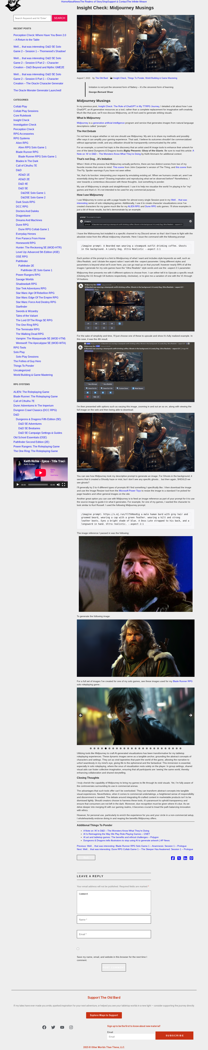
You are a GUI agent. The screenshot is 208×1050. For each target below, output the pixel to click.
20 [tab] (162, 748)
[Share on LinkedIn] (185, 858)
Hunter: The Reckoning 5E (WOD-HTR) (39, 247)
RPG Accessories (23, 133)
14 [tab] (139, 748)
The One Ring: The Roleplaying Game (35, 451)
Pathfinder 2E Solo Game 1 (36, 270)
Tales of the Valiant (27, 315)
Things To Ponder (136, 78)
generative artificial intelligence (109, 123)
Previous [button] (80, 715)
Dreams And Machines (29, 220)
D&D (19, 170)
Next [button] (190, 715)
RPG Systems (21, 138)
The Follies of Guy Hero (27, 361)
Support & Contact (117, 1)
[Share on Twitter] (179, 858)
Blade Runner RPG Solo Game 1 (37, 156)
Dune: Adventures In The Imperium (33, 405)
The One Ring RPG (27, 324)
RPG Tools (19, 347)
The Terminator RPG (28, 329)
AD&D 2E (24, 179)
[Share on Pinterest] (191, 858)
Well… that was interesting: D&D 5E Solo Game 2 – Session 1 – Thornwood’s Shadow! (39, 49)
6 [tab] (109, 748)
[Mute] (58, 484)
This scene (118, 167)
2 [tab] (94, 748)
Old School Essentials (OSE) (30, 437)
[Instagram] (71, 1027)
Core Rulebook (22, 115)
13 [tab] (135, 748)
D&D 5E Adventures (30, 423)
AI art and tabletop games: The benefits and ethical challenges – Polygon (121, 837)
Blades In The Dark (27, 161)
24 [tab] (177, 748)
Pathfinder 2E (26, 265)
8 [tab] (117, 748)
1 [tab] (91, 748)
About (71, 1)
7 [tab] (113, 748)
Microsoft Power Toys (130, 490)
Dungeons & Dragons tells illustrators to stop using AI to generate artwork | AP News (126, 840)
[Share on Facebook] (173, 858)
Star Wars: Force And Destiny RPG (36, 302)
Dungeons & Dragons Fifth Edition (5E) (38, 419)
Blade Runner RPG (183, 681)
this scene (181, 167)
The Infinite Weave (137, 1)
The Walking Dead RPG (30, 334)
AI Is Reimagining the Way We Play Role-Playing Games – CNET (116, 834)
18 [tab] (154, 748)
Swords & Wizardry (27, 311)
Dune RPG (150, 206)
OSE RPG (22, 256)
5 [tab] (106, 748)
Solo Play (19, 352)
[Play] (17, 484)
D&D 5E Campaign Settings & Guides (40, 433)
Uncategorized (21, 370)
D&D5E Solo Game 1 (33, 193)
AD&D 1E (24, 174)
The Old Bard (101, 78)
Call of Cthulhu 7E (26, 165)
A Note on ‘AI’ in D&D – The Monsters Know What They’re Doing (116, 830)
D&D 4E (23, 183)
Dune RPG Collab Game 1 (33, 229)
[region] (136, 716)
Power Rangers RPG (28, 274)
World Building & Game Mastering (161, 78)
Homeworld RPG (26, 243)
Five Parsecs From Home (30, 238)
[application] (40, 472)
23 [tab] (173, 748)
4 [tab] (102, 748)
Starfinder (21, 306)
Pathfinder (22, 261)
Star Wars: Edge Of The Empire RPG (37, 297)
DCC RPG (22, 206)
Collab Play (20, 106)
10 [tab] (124, 748)
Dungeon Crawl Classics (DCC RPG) (35, 410)
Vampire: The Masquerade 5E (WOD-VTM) (40, 338)
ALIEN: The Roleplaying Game (31, 392)
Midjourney (83, 123)
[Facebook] (44, 1027)
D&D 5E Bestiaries (29, 428)
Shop (105, 1)
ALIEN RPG (134, 206)
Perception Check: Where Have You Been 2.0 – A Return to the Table (39, 37)
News (77, 1)
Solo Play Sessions (27, 356)
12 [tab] (132, 748)
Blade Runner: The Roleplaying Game (35, 396)
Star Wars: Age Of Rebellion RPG (35, 293)
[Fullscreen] (63, 484)
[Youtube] (62, 1027)
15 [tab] (143, 748)
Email (110, 1032)
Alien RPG (22, 143)
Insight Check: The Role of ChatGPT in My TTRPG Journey (128, 106)
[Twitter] (53, 1027)
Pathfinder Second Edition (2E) (31, 442)
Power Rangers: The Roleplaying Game (36, 446)
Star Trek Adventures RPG (31, 288)
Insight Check (119, 78)
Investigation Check (24, 124)
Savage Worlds (25, 279)
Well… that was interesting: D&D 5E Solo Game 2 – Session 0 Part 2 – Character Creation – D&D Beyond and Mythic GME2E (38, 63)
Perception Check (23, 129)
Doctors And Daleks (27, 211)
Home (64, 1)
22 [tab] (169, 748)
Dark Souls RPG (25, 202)
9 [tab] (121, 748)
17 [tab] (150, 748)
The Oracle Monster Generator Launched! (37, 90)
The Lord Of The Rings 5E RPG (34, 320)
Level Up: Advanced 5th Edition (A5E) (37, 252)
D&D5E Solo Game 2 (33, 197)
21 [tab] (165, 748)
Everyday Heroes (26, 233)
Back (86, 857)
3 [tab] (98, 748)
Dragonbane (23, 215)
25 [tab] (180, 748)
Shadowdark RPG (26, 284)
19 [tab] (158, 748)
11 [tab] (128, 748)
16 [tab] (147, 748)
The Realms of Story (91, 1)
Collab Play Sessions (25, 111)
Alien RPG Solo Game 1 (32, 147)
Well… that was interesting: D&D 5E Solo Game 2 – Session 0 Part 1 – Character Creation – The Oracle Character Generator (38, 79)
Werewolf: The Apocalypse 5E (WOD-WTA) (41, 343)
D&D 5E (23, 188)
